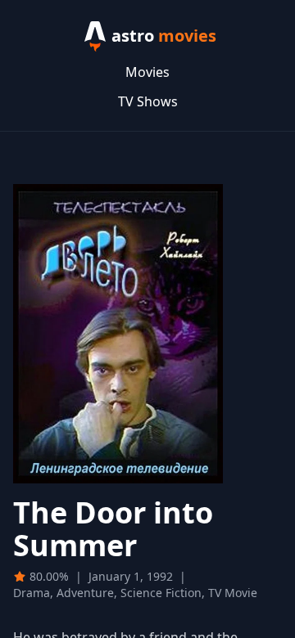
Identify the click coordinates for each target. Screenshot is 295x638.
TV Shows (148, 101)
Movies (147, 72)
